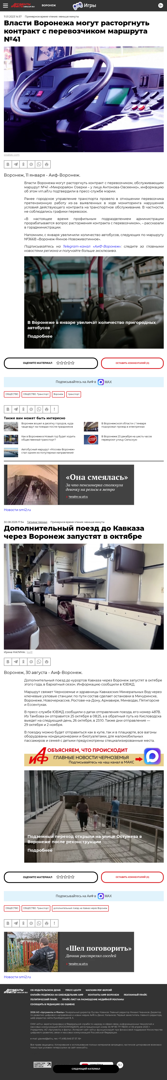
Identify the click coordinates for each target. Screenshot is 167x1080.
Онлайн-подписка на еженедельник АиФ (56, 995)
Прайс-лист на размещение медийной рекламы (93, 999)
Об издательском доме (45, 990)
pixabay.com (12, 154)
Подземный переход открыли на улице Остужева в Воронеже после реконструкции (84, 839)
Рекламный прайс (135, 995)
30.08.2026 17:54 (14, 522)
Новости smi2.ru (17, 510)
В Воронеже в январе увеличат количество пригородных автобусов (91, 325)
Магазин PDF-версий (99, 990)
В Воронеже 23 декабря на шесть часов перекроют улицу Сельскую (126, 438)
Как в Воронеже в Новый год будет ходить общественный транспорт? (48, 438)
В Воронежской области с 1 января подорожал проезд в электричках (123, 425)
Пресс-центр (73, 990)
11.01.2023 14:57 (13, 16)
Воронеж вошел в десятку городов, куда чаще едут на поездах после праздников (47, 425)
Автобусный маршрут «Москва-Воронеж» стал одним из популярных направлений (48, 451)
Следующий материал (86, 1069)
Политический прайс (43, 999)
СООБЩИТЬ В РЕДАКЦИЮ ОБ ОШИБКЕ (52, 1004)
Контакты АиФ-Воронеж (103, 995)
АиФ (30, 652)
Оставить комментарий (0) (132, 363)
